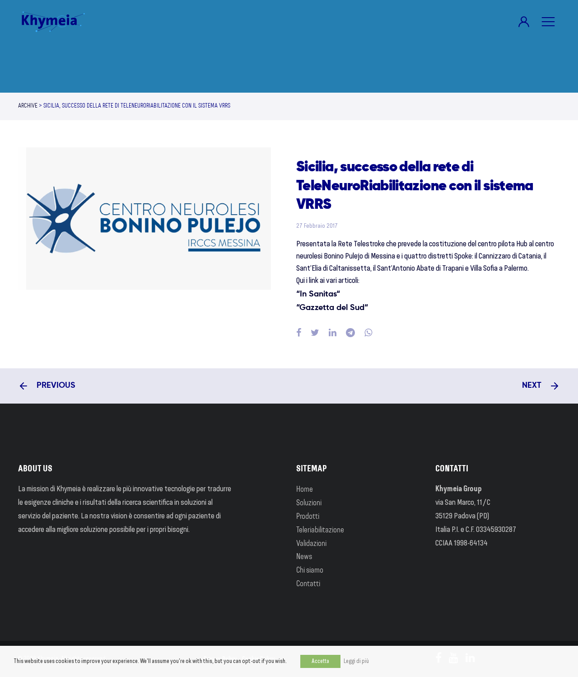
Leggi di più (356, 661)
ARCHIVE (27, 106)
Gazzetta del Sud (331, 308)
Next (533, 385)
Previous (54, 385)
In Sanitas (318, 294)
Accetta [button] (320, 661)
